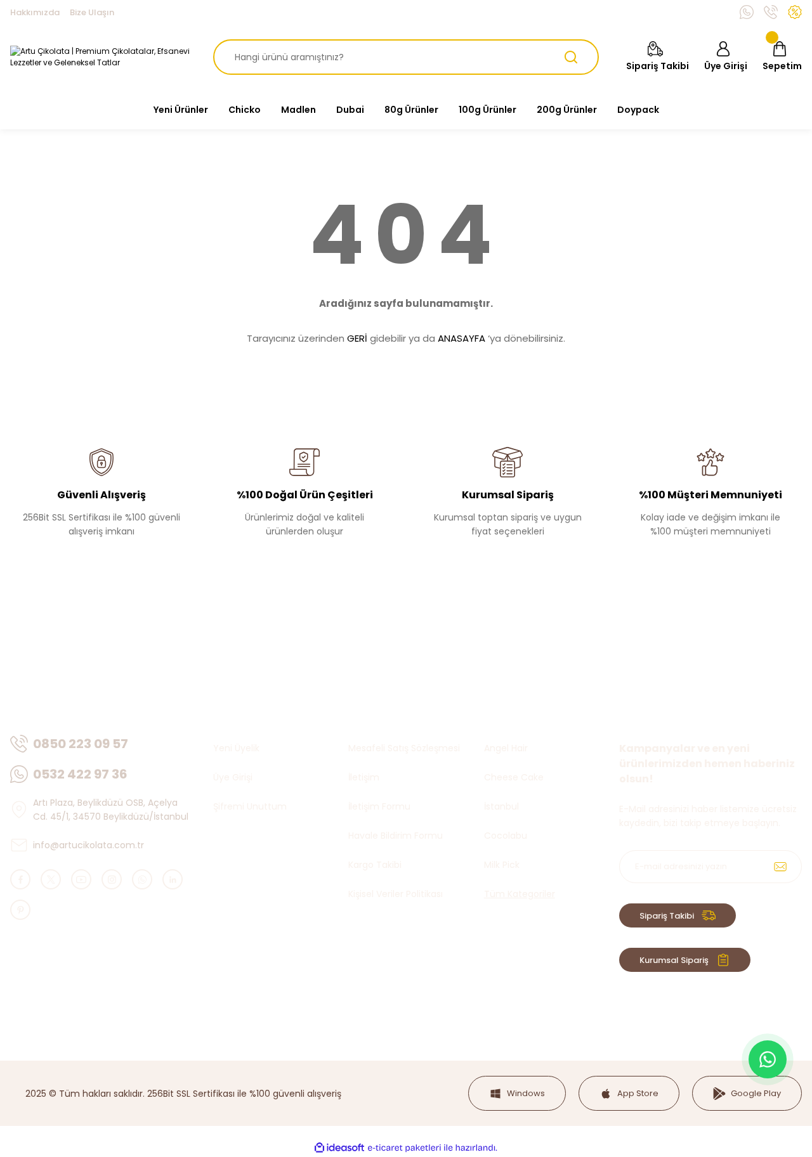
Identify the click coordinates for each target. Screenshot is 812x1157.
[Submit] (780, 866)
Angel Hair (506, 748)
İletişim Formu (379, 806)
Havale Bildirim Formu (395, 835)
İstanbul (501, 806)
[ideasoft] (339, 1148)
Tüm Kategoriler (519, 894)
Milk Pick (502, 864)
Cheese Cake (514, 777)
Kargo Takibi (375, 864)
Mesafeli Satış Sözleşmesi (404, 748)
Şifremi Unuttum (250, 806)
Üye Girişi (232, 777)
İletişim (363, 777)
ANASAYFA (461, 338)
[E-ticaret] (404, 1148)
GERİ (357, 338)
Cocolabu (505, 835)
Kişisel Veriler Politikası (395, 894)
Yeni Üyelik (236, 748)
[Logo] (101, 57)
